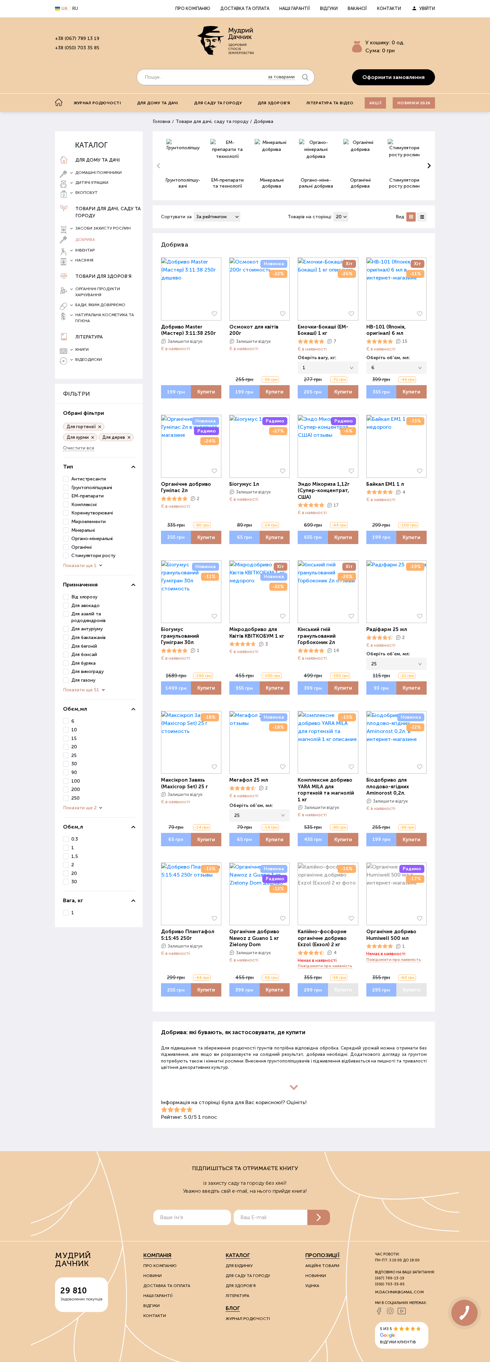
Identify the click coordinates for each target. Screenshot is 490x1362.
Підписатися (318, 1217)
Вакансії (357, 8)
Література (89, 337)
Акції (375, 103)
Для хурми (78, 437)
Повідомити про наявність (325, 966)
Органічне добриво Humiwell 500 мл (391, 935)
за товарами (281, 77)
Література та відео (330, 103)
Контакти (389, 8)
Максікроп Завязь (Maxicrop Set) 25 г (184, 783)
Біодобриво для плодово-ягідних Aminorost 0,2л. (387, 786)
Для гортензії (81, 426)
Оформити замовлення (393, 77)
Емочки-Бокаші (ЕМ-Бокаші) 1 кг (323, 330)
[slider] (311, 341)
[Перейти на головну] (225, 40)
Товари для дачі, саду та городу (108, 212)
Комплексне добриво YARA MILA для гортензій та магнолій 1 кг (326, 790)
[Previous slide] (159, 166)
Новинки (315, 1275)
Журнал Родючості (248, 1318)
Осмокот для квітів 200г (253, 330)
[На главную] (58, 102)
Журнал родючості (97, 103)
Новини (152, 1275)
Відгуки (329, 8)
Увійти (427, 8)
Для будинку (239, 1265)
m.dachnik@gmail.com (399, 1292)
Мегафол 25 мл (248, 780)
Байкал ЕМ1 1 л (385, 484)
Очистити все (78, 448)
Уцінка (312, 1285)
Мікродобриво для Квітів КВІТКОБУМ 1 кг (256, 632)
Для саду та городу (217, 103)
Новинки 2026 (413, 103)
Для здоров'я (274, 103)
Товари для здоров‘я (103, 276)
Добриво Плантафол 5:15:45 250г (187, 935)
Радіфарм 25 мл (386, 629)
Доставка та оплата (244, 8)
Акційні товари (322, 1265)
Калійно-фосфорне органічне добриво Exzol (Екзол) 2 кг (322, 938)
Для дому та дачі (157, 103)
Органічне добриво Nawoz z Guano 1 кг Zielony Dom (254, 938)
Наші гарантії (294, 8)
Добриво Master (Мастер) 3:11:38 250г (188, 330)
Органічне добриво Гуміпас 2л (186, 487)
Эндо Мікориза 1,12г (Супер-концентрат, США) (324, 490)
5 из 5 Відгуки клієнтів (398, 1335)
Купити (206, 392)
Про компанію (192, 8)
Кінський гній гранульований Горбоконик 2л (317, 635)
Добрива (85, 239)
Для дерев (113, 437)
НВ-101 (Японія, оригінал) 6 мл (386, 330)
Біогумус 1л (244, 484)
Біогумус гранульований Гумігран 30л (180, 635)
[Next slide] (428, 166)
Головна (161, 121)
